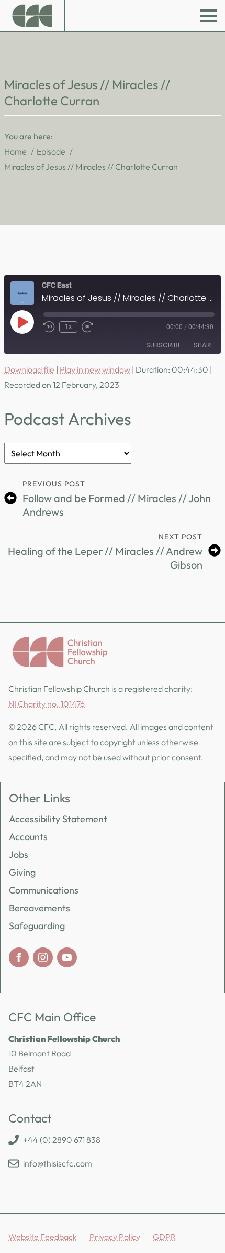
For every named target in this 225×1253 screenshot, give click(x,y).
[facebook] (19, 957)
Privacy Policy (114, 1237)
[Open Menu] (208, 15)
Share (203, 345)
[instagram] (43, 957)
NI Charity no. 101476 (46, 704)
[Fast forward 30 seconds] (87, 327)
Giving (22, 872)
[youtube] (67, 957)
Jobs (18, 854)
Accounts (28, 837)
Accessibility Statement (58, 819)
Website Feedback (42, 1237)
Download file (29, 369)
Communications (43, 890)
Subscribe (163, 345)
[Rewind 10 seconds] (49, 327)
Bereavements (39, 908)
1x (68, 326)
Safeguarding (37, 926)
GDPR (164, 1237)
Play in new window (95, 369)
